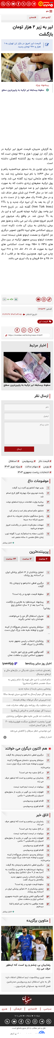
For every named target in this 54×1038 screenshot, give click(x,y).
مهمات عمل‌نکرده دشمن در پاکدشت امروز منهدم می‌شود (25, 527)
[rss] (8, 4)
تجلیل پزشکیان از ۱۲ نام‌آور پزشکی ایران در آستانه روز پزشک (25, 574)
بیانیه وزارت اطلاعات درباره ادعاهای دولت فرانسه (25, 504)
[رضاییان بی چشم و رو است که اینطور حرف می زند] (27, 943)
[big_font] (16, 299)
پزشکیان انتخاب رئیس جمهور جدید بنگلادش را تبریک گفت (26, 643)
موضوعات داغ (38, 481)
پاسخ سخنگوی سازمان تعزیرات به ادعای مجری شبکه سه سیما (25, 518)
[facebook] (17, 330)
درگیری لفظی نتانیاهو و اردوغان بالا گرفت (25, 755)
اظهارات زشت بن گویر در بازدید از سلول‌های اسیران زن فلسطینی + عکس (24, 794)
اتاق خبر (42, 815)
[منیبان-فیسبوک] (18, 4)
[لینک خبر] (49, 299)
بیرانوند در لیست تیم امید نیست (29, 786)
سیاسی (48, 1009)
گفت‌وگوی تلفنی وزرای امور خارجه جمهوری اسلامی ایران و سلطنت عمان (26, 654)
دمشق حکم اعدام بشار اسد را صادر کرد (26, 510)
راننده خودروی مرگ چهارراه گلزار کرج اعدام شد (25, 495)
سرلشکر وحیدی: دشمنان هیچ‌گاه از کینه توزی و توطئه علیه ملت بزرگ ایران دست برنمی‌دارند (28, 764)
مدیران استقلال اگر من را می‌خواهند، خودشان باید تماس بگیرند (26, 618)
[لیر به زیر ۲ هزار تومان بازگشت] (36, 330)
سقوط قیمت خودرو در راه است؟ (28, 594)
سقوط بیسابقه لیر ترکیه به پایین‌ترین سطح (23, 90)
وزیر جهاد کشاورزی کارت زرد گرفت (28, 487)
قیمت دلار (44, 461)
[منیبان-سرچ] (48, 1021)
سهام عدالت (31, 466)
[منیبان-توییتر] (23, 4)
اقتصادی (33, 1009)
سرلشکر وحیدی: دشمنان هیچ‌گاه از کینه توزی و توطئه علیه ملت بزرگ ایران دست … (27, 630)
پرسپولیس (27, 461)
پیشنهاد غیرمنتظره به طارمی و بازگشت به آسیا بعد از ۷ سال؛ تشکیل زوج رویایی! (28, 605)
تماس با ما (19, 1016)
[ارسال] (38, 299)
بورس (46, 466)
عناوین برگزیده (37, 920)
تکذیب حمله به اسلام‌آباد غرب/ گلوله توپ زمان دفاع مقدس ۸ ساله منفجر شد (24, 535)
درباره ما (37, 1016)
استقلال (13, 461)
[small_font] (4, 299)
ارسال (19, 449)
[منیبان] (45, 4)
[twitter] (30, 330)
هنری (5, 1009)
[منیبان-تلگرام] (34, 4)
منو (47, 11)
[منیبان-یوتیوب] (13, 4)
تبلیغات (28, 1016)
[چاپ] (43, 299)
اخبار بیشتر (7, 543)
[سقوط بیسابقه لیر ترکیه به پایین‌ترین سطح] (27, 367)
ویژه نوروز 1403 (12, 466)
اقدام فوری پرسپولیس (33, 801)
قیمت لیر (43, 321)
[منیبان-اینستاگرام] (28, 4)
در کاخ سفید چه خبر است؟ (31, 772)
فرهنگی (18, 1009)
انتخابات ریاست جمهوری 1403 (33, 472)
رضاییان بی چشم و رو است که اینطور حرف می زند (24, 780)
